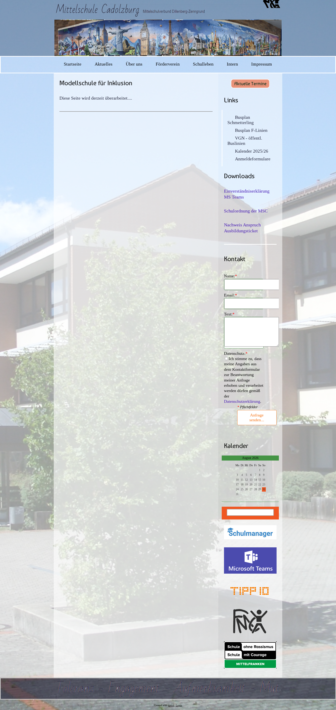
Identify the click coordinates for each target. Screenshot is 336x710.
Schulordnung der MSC (246, 210)
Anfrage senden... (256, 417)
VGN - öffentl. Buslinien (244, 140)
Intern (232, 63)
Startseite (72, 63)
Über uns (134, 63)
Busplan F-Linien (251, 130)
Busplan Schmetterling (240, 120)
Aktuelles (103, 63)
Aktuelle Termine (250, 83)
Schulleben (203, 63)
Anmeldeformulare (252, 158)
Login (179, 705)
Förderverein (168, 63)
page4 (171, 705)
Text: (229, 314)
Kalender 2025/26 (251, 151)
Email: (230, 295)
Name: (230, 276)
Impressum (261, 63)
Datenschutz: (236, 353)
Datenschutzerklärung (242, 401)
